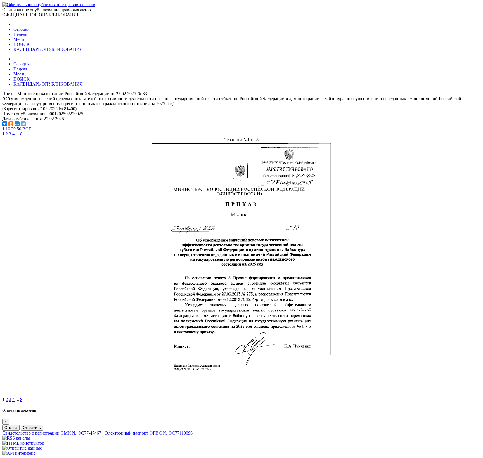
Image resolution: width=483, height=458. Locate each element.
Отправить (32, 428)
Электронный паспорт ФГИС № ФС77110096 (149, 433)
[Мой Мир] (17, 123)
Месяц (19, 39)
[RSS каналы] (16, 438)
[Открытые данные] (22, 448)
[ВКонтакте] (4, 123)
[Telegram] (23, 123)
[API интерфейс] (18, 453)
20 (13, 128)
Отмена (10, 428)
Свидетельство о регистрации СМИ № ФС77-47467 (51, 433)
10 (8, 128)
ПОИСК (21, 44)
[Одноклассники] (10, 123)
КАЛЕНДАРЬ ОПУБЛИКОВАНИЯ (48, 49)
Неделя (20, 34)
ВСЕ (26, 128)
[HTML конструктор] (23, 443)
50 (19, 128)
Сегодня (21, 29)
